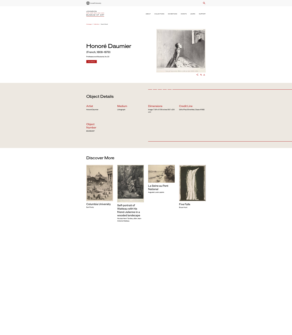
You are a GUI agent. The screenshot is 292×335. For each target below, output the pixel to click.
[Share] (197, 75)
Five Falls (184, 204)
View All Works (91, 61)
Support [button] (202, 14)
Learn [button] (192, 14)
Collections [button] (159, 14)
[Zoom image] (201, 75)
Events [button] (184, 14)
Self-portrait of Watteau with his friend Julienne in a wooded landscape (128, 210)
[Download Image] (204, 75)
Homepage (89, 24)
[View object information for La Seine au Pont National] (161, 173)
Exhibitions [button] (172, 14)
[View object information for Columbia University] (99, 183)
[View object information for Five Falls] (192, 183)
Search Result (104, 24)
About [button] (148, 14)
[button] (204, 3)
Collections (96, 24)
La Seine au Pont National (158, 187)
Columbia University (98, 204)
